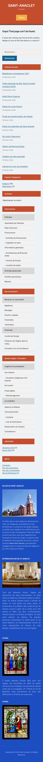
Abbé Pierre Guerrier (11, 96)
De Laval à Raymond (11, 136)
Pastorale (8, 330)
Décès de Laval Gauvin (12, 106)
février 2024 (7, 450)
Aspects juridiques (12, 407)
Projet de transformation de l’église (17, 116)
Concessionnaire (11, 412)
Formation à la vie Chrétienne (16, 348)
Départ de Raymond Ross (13, 146)
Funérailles (9, 320)
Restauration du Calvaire (15, 427)
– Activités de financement (15, 238)
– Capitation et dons (13, 243)
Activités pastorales (13, 271)
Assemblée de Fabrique (14, 223)
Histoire (5, 184)
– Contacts (9, 417)
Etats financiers (11, 228)
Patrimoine (6, 186)
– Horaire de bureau (13, 260)
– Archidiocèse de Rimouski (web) (16, 254)
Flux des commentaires (11, 470)
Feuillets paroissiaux (13, 277)
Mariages (8, 310)
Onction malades (11, 315)
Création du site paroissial (13, 156)
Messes (8, 281)
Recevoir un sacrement (14, 299)
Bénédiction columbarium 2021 (15, 73)
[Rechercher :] (21, 52)
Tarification (9, 325)
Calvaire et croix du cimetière (15, 166)
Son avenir (9, 385)
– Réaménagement (12, 395)
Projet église (10, 391)
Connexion (6, 465)
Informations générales (14, 247)
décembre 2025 (8, 448)
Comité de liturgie (12, 336)
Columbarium (10, 431)
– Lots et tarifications (13, 422)
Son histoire (9, 372)
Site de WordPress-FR (10, 473)
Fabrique (8, 217)
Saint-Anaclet (21, 5)
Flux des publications (10, 468)
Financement (10, 233)
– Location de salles (13, 265)
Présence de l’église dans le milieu (16, 342)
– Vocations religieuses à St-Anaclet (16, 379)
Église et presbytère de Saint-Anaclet (18, 126)
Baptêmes (9, 305)
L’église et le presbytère (14, 366)
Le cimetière (10, 401)
